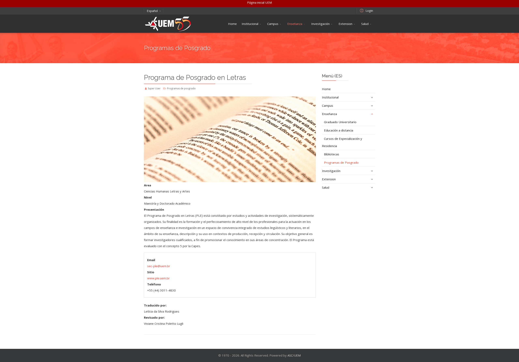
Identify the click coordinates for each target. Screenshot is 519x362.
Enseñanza (294, 24)
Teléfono (154, 284)
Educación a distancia (338, 130)
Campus (272, 24)
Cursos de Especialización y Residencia (342, 142)
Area (147, 185)
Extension (345, 24)
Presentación (154, 209)
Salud (365, 24)
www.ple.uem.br (158, 278)
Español (152, 11)
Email (151, 260)
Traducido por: (155, 305)
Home (232, 24)
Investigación (320, 24)
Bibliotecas (331, 154)
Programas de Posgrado (341, 162)
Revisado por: (154, 317)
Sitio (150, 272)
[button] (366, 10)
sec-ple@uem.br (158, 266)
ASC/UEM (294, 355)
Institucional (250, 24)
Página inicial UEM (259, 2)
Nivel (148, 197)
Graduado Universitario (340, 122)
